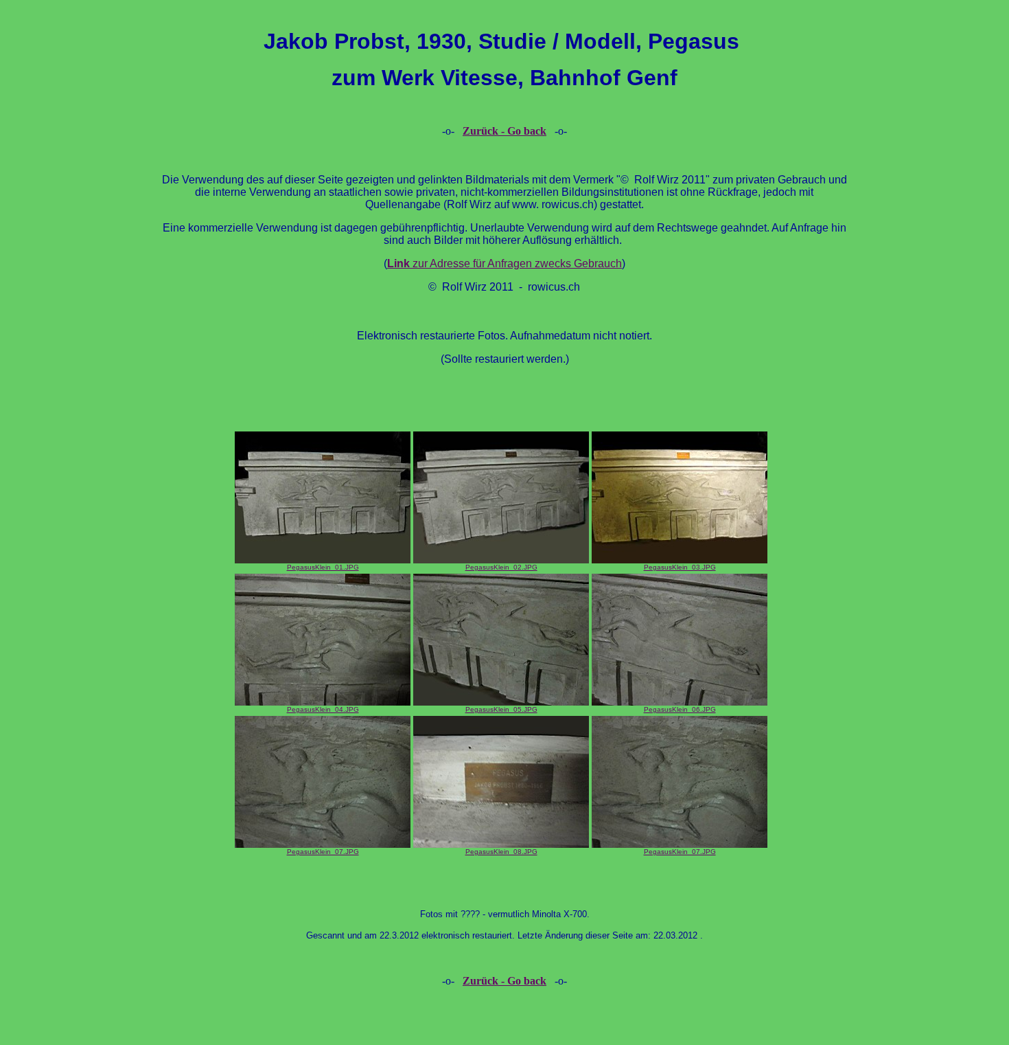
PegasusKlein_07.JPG (323, 851)
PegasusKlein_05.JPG (501, 709)
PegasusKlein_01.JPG (323, 567)
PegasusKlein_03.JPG (680, 567)
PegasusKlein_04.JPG (323, 709)
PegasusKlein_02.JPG (501, 567)
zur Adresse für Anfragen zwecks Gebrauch (504, 263)
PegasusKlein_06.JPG (680, 709)
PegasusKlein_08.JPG (501, 851)
